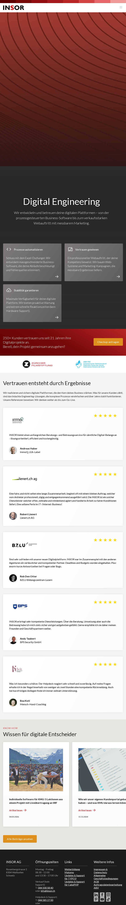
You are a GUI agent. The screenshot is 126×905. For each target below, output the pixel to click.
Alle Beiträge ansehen (20, 838)
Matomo (69, 872)
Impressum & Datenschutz (101, 871)
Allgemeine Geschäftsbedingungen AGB (106, 878)
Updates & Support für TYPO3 (75, 877)
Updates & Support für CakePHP (75, 883)
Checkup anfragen (108, 341)
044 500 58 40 (45, 887)
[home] (13, 7)
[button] (121, 7)
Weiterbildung (72, 869)
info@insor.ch (48, 890)
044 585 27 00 (45, 900)
